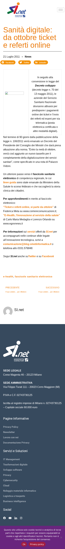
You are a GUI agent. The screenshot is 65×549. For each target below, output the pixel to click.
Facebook (48, 256)
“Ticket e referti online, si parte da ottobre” (28, 207)
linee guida (9, 182)
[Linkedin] (16, 518)
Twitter (32, 256)
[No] (61, 537)
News (28, 56)
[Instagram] (21, 518)
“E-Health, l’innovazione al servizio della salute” (31, 215)
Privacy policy (37, 544)
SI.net (49, 231)
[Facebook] (4, 518)
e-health (8, 276)
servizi (31, 231)
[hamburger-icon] (60, 9)
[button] (7, 62)
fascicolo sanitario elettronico (33, 276)
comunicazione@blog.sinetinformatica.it (27, 244)
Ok (24, 544)
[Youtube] (10, 518)
